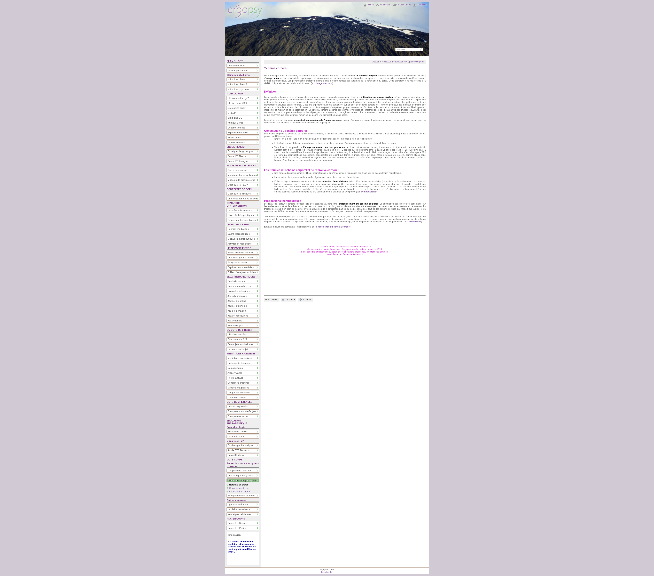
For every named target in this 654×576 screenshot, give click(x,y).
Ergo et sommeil (236, 142)
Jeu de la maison (237, 310)
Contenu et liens (236, 65)
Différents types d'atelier (241, 257)
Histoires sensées (237, 334)
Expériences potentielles (241, 267)
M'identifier (422, 5)
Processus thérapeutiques (242, 220)
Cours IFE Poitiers (237, 528)
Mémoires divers (236, 79)
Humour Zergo (235, 122)
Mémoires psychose (238, 89)
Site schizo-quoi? (237, 108)
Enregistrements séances (241, 495)
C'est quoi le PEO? (238, 184)
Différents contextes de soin (243, 198)
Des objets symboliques (240, 344)
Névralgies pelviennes (239, 514)
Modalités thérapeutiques (241, 238)
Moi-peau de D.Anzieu (240, 470)
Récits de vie (234, 137)
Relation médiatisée (238, 229)
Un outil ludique (236, 455)
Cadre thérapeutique (239, 233)
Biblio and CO (235, 117)
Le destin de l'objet (238, 349)
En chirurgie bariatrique (240, 445)
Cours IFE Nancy (237, 156)
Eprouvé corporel (238, 484)
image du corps (324, 83)
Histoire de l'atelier (237, 431)
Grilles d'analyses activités (242, 272)
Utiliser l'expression (238, 406)
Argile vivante (235, 372)
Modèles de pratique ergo (241, 180)
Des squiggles (235, 368)
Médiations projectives (240, 358)
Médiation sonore (237, 397)
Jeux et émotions (237, 300)
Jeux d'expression (237, 296)
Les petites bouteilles (239, 392)
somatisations (368, 191)
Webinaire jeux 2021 (239, 325)
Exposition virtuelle (238, 132)
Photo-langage (235, 377)
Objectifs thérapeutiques (241, 215)
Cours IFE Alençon (238, 161)
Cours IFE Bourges (238, 523)
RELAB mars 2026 (237, 103)
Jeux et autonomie (237, 305)
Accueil (370, 5)
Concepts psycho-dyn (239, 286)
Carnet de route (236, 436)
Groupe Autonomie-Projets (242, 411)
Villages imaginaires (238, 387)
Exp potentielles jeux (239, 291)
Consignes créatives (238, 382)
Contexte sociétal (237, 281)
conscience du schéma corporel (334, 226)
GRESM (232, 112)
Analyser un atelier (238, 262)
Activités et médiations (240, 243)
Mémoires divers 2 (237, 84)
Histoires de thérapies (239, 363)
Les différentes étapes (240, 210)
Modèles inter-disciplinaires (242, 175)
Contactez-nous (403, 5)
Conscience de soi (239, 488)
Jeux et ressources (238, 315)
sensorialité (415, 221)
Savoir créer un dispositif (241, 252)
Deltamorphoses (236, 127)
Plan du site (384, 5)
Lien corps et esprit (239, 491)
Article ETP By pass (238, 450)
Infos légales (327, 572)
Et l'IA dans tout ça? (238, 98)
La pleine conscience (239, 509)
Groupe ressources (238, 416)
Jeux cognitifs (235, 320)
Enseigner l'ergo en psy (240, 151)
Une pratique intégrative (240, 475)
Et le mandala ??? (237, 339)
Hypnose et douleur (238, 504)
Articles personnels (238, 70)
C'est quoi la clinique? (239, 193)
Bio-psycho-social (237, 170)
